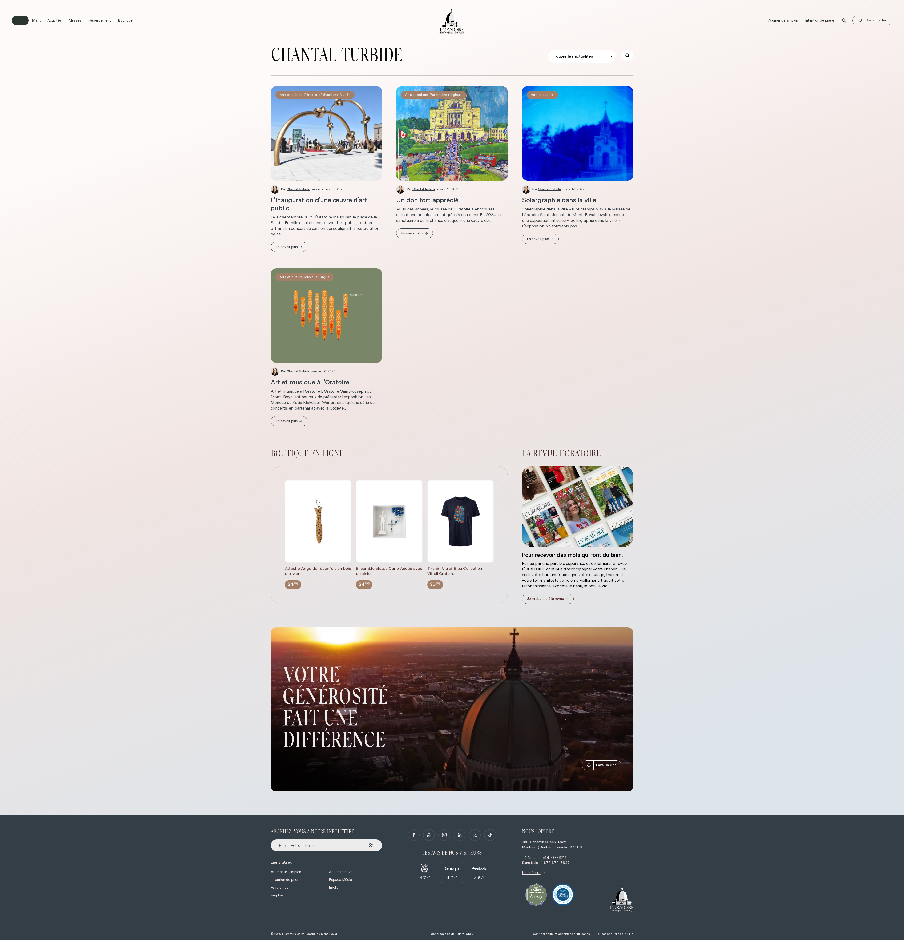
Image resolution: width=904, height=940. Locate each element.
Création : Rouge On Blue (615, 933)
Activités (54, 20)
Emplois (277, 895)
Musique (311, 277)
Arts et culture (291, 95)
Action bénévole (342, 872)
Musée (345, 95)
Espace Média (340, 880)
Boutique (125, 20)
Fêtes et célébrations (321, 95)
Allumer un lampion (783, 20)
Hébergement (100, 20)
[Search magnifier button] (844, 20)
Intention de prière (819, 20)
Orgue (324, 277)
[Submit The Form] (371, 845)
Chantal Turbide (298, 189)
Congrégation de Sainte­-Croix (452, 933)
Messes (75, 20)
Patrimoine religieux (445, 95)
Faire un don (606, 765)
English (334, 887)
